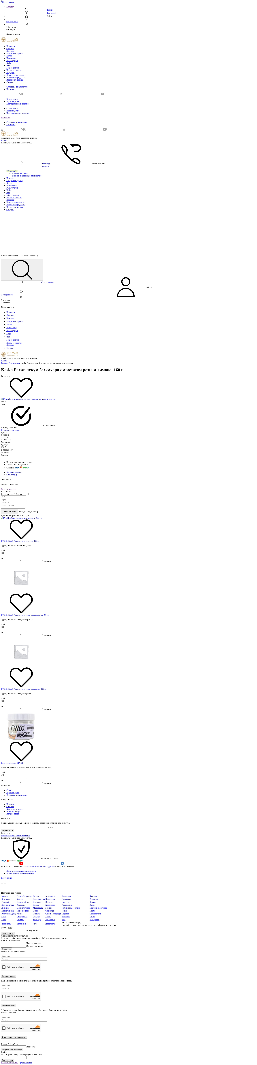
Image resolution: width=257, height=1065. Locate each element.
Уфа (63, 919)
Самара (36, 914)
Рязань (19, 914)
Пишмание (11, 58)
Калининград (7, 905)
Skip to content (7, 2)
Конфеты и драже (14, 53)
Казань (4, 140)
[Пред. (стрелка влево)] (2, 883)
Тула (3, 919)
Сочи (3, 917)
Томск (92, 917)
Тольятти (66, 917)
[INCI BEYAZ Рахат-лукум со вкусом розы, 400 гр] (21, 666)
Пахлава (10, 51)
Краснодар (50, 905)
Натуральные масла (15, 75)
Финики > (12, 171)
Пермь (92, 911)
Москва (4, 896)
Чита (35, 924)
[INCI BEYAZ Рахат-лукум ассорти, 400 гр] (21, 518)
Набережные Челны (71, 908)
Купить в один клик (10, 430)
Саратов (65, 914)
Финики (10, 48)
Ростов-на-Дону (8, 914)
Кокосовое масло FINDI (12, 763)
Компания (5, 118)
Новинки (10, 46)
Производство (12, 101)
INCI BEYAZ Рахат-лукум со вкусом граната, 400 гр (25, 615)
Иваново (37, 902)
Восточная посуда (14, 80)
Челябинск (21, 924)
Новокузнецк (7, 911)
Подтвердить (7, 1060)
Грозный (5, 902)
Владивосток (39, 899)
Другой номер (25, 1063)
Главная (4, 363)
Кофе (8, 63)
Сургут (36, 917)
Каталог (10, 7)
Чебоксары (6, 924)
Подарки (10, 72)
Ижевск (48, 902)
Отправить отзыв (9, 512)
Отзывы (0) (11, 475)
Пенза (64, 911)
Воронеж (94, 899)
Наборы (10, 345)
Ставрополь (22, 917)
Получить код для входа (12, 1050)
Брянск (20, 899)
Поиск (50, 10)
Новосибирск (23, 911)
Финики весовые (19, 173)
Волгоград (66, 899)
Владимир (50, 899)
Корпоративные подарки (17, 104)
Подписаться (7, 830)
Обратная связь (23, 835)
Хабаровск (94, 919)
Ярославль (50, 924)
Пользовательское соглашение (20, 873)
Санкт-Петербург (24, 896)
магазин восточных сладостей (41, 866)
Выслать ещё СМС (9, 1063)
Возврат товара (13, 811)
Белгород (5, 899)
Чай (8, 65)
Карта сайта (6, 878)
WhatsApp (45, 163)
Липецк (5, 908)
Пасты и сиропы (14, 70)
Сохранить (6, 949)
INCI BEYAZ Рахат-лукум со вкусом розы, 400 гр (23, 689)
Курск (92, 905)
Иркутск (65, 902)
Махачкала (38, 908)
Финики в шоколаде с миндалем (26, 176)
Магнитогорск (23, 908)
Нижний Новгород (98, 908)
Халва (9, 56)
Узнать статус (7, 933)
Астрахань (50, 896)
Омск (35, 911)
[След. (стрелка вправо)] (5, 883)
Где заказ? (51, 13)
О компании (12, 99)
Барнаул (93, 896)
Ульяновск (50, 919)
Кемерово (21, 905)
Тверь (48, 917)
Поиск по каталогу (9, 256)
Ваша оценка (8, 494)
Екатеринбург (23, 902)
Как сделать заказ (14, 809)
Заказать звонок (8, 835)
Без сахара (5, 376)
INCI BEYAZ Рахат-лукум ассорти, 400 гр (20, 541)
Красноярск (67, 905)
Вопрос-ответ (12, 814)
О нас (9, 790)
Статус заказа (47, 282)
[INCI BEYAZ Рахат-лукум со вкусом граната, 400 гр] (21, 592)
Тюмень (20, 919)
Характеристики (14, 472)
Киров (36, 905)
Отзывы (10, 806)
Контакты (10, 89)
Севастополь (95, 914)
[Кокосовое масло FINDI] (21, 740)
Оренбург (49, 911)
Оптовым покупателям (16, 87)
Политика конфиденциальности (21, 871)
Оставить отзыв (8, 489)
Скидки (10, 82)
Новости (10, 804)
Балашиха (66, 896)
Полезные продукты (15, 77)
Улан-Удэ (37, 919)
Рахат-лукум (12, 60)
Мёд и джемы (12, 68)
